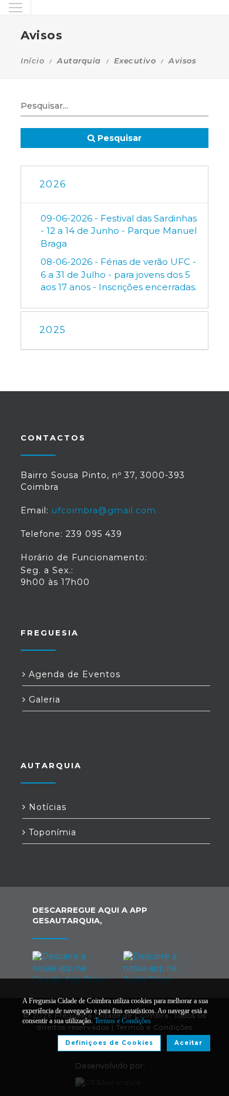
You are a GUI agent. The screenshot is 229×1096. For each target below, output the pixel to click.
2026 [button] (52, 184)
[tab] (114, 184)
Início (32, 60)
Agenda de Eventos (73, 674)
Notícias (46, 807)
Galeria (43, 699)
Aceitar (188, 1043)
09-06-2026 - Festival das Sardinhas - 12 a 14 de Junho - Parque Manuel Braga (119, 231)
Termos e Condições (123, 1021)
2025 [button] (52, 329)
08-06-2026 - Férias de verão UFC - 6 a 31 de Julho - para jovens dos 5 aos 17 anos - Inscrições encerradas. (119, 274)
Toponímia (51, 832)
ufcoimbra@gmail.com (104, 510)
